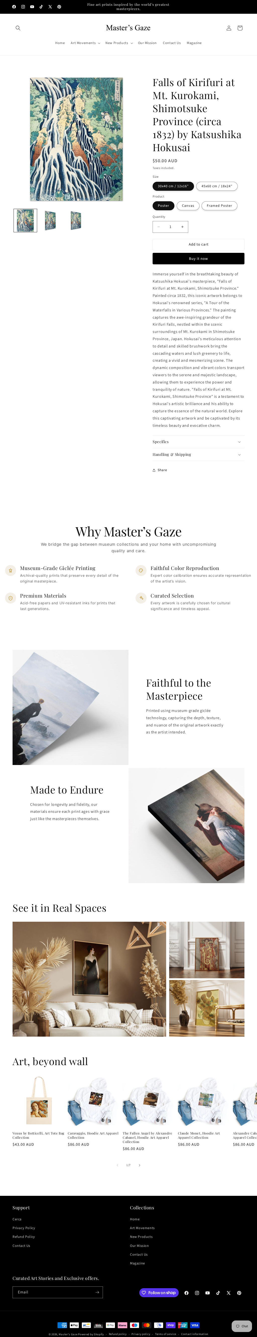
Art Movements (142, 1228)
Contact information (194, 1334)
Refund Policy (24, 1236)
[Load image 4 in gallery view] (76, 220)
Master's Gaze (68, 1334)
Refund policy (118, 1334)
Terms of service (165, 1334)
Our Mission (139, 1245)
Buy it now (198, 258)
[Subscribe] (97, 1292)
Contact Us (21, 1245)
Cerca (17, 1219)
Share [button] (162, 470)
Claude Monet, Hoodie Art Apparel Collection (199, 1135)
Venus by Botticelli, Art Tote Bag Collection (39, 1135)
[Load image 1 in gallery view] (25, 220)
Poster (163, 205)
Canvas (188, 205)
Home (135, 1219)
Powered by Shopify (91, 1334)
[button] (18, 28)
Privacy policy (141, 1334)
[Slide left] (117, 1165)
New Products (141, 1236)
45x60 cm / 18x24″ (217, 186)
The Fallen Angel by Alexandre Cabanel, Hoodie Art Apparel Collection (147, 1137)
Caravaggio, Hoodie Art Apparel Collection (93, 1135)
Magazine (137, 1263)
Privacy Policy (24, 1228)
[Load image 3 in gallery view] (50, 220)
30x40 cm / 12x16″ (173, 186)
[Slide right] (139, 1165)
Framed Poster (219, 205)
